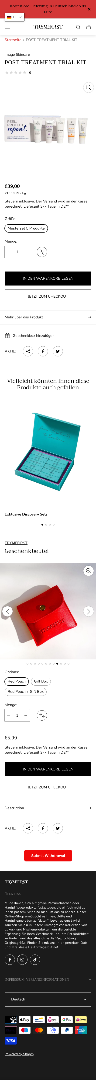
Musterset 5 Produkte (26, 228)
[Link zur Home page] (16, 882)
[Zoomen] (88, 87)
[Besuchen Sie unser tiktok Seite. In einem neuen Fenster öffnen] (35, 960)
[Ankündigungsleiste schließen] (89, 9)
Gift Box (41, 681)
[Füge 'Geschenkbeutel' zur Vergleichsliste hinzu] (42, 715)
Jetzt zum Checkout (48, 296)
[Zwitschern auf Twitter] (58, 351)
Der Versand (46, 201)
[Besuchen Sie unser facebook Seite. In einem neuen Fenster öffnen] (10, 960)
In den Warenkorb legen (48, 278)
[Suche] (78, 27)
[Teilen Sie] (28, 351)
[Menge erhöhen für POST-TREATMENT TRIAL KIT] (26, 252)
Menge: (11, 241)
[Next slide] (88, 611)
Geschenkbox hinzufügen (34, 335)
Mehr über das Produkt (24, 317)
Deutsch (18, 999)
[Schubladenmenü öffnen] (7, 27)
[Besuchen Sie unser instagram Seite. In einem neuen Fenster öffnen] (22, 960)
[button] (42, 525)
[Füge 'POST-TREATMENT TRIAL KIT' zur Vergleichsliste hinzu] (42, 252)
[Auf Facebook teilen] (43, 351)
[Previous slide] (7, 611)
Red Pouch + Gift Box (26, 691)
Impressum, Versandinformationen (37, 979)
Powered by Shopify (19, 1054)
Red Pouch (17, 681)
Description (14, 808)
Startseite (13, 39)
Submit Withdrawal (48, 855)
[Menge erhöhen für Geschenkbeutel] (26, 715)
